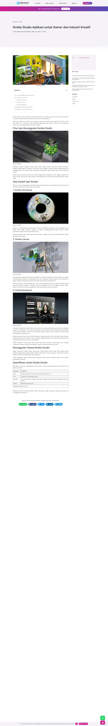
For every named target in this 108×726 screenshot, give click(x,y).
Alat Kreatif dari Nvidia (20, 97)
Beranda (38, 3)
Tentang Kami (63, 3)
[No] (105, 723)
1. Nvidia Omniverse (21, 100)
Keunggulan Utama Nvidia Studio (23, 107)
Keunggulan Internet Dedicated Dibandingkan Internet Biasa (83, 79)
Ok (76, 723)
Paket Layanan (49, 3)
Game (20, 21)
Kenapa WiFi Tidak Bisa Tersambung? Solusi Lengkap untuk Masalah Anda (83, 86)
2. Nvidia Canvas (20, 102)
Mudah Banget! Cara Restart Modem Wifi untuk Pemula (82, 89)
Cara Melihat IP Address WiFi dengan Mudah (83, 75)
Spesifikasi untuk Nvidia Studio (23, 109)
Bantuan (74, 3)
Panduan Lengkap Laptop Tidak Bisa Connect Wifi (83, 82)
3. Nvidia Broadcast (21, 104)
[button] (66, 90)
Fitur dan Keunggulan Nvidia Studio (24, 95)
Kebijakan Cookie (83, 723)
